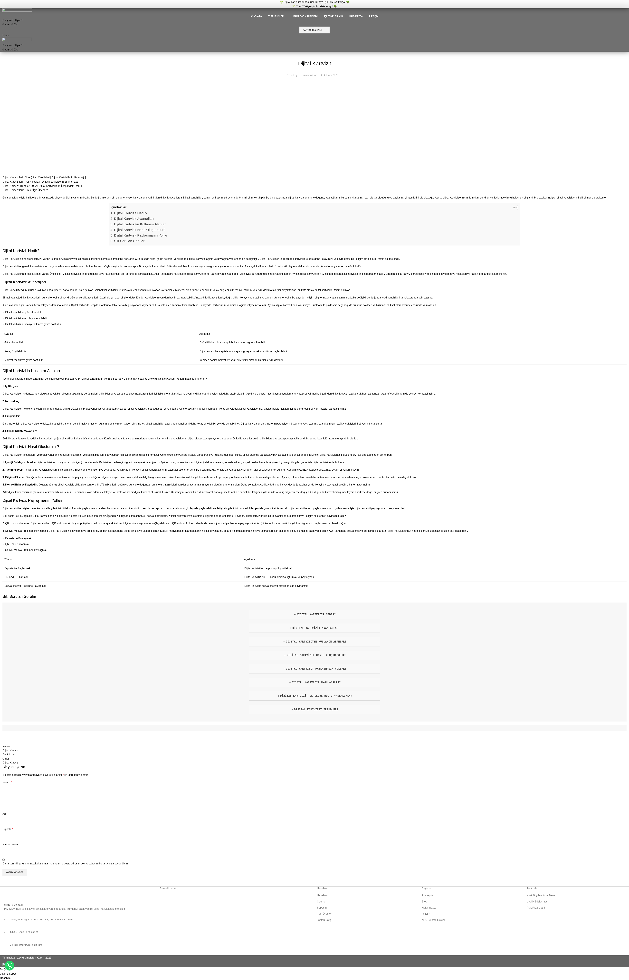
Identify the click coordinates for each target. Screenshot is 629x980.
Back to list (8, 754)
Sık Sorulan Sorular (129, 241)
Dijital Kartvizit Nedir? (131, 213)
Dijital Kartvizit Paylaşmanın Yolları (141, 235)
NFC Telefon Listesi (433, 920)
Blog (424, 901)
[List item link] (78, 934)
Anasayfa (427, 895)
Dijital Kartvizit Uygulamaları (316, 682)
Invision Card (310, 75)
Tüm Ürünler (324, 913)
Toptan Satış (324, 920)
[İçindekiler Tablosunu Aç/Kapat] (513, 207)
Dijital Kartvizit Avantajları (134, 218)
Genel (314, 55)
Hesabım (322, 895)
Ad (4, 813)
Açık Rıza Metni (536, 907)
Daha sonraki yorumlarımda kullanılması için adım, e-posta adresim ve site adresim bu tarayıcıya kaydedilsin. (65, 863)
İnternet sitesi (10, 844)
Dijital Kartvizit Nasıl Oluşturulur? (139, 230)
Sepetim (322, 907)
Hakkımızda (429, 907)
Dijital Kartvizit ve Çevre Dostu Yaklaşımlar (316, 695)
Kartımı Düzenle (312, 30)
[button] (9, 965)
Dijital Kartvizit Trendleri (316, 709)
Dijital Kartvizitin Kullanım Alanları (140, 224)
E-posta (7, 829)
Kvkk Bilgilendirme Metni (541, 895)
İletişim (426, 913)
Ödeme (321, 901)
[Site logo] (17, 11)
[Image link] (34, 892)
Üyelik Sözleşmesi (537, 901)
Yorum (7, 782)
